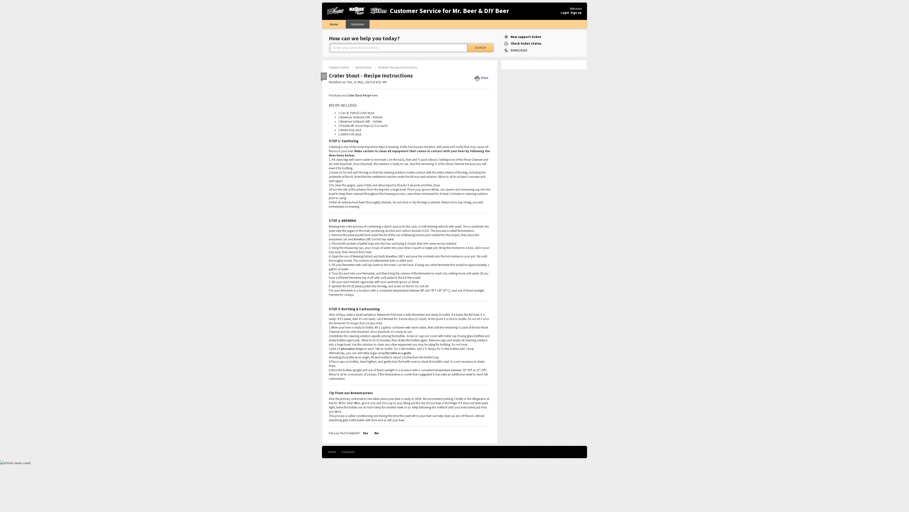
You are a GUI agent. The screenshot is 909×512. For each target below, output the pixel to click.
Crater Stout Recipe (359, 95)
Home (334, 24)
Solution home (339, 67)
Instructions (363, 67)
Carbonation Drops (351, 349)
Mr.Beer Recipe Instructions (397, 67)
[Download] (446, 198)
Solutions (357, 24)
